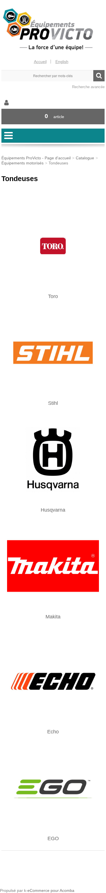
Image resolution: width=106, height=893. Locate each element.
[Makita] (53, 566)
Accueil (40, 61)
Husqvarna (53, 509)
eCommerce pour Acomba (50, 890)
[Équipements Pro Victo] (53, 29)
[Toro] (53, 245)
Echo (53, 731)
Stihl (53, 403)
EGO (53, 838)
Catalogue (85, 158)
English (61, 61)
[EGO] (53, 787)
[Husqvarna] (53, 459)
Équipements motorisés (22, 163)
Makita (53, 616)
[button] (53, 116)
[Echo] (53, 681)
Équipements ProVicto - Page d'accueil (36, 158)
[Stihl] (53, 352)
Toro (53, 296)
